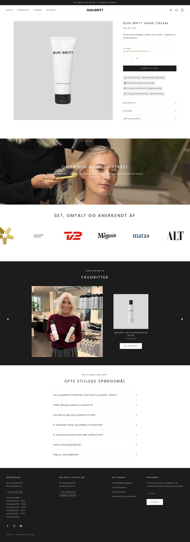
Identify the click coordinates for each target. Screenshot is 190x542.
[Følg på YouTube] (21, 526)
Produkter (23, 10)
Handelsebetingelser (122, 483)
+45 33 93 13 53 (15, 492)
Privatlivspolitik (119, 492)
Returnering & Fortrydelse (124, 496)
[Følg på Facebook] (7, 526)
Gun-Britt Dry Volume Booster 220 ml (131, 334)
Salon (9, 10)
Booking (51, 10)
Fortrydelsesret (119, 487)
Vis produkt (131, 346)
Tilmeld (154, 502)
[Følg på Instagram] (14, 526)
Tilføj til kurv (150, 68)
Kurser (37, 10)
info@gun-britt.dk (67, 495)
